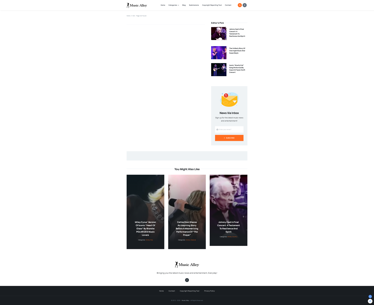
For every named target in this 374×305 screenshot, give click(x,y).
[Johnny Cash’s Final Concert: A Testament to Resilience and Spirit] (218, 28)
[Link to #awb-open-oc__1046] (240, 5)
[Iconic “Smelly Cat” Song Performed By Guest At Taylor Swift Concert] (218, 64)
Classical (193, 240)
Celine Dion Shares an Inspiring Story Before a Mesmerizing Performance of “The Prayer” (187, 228)
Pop (151, 240)
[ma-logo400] (137, 3)
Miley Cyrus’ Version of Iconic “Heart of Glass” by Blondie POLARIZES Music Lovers (145, 228)
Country (234, 237)
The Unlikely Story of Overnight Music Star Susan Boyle (237, 50)
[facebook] (187, 280)
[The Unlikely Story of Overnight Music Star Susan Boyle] (218, 48)
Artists (148, 240)
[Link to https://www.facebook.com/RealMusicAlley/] (245, 5)
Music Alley (185, 300)
